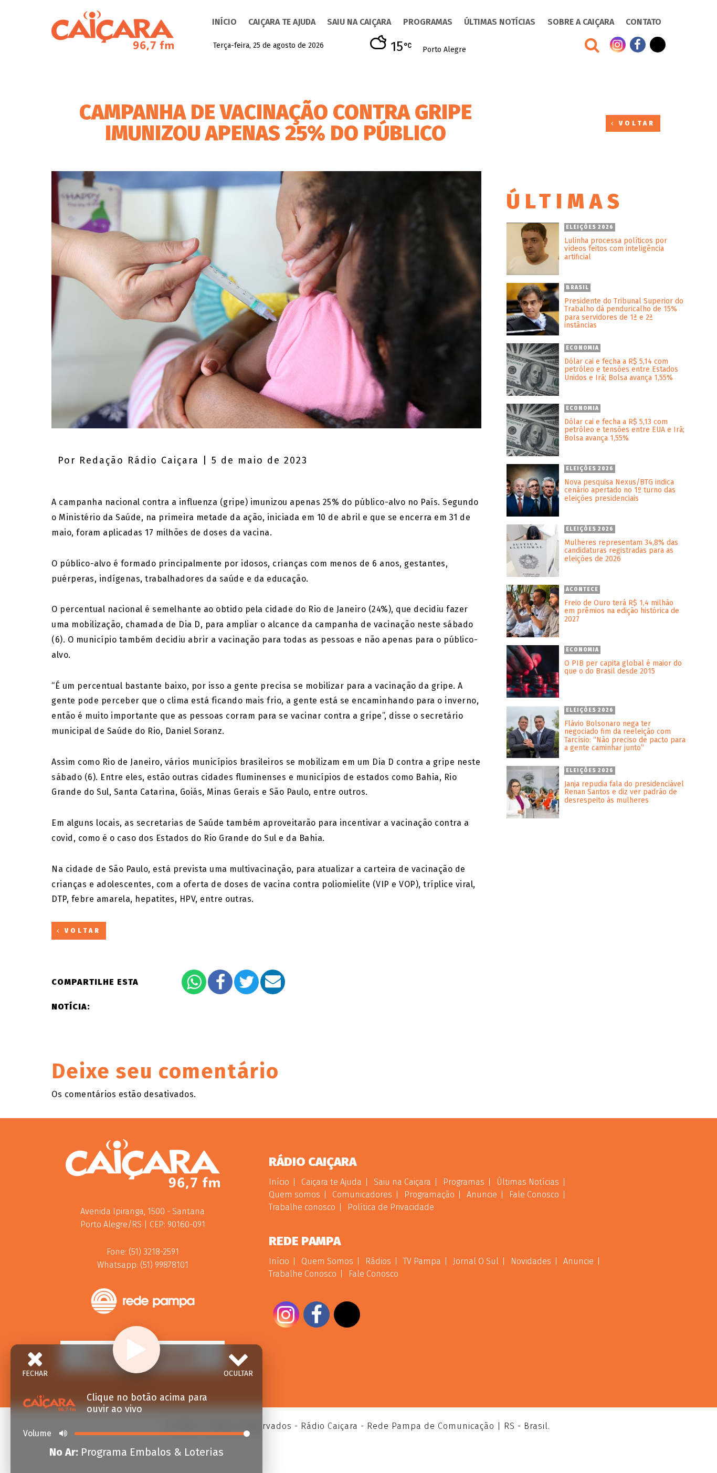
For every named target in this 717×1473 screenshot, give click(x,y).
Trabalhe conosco (302, 1207)
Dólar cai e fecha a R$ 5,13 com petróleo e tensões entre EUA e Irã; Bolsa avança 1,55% (624, 430)
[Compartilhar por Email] (272, 982)
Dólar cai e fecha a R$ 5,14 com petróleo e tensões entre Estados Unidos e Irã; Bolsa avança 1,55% (621, 369)
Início (224, 22)
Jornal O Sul (476, 1261)
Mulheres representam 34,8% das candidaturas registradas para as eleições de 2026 (621, 551)
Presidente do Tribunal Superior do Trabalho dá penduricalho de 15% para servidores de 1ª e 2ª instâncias (623, 313)
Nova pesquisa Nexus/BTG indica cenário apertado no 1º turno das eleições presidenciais (620, 490)
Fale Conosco (534, 1195)
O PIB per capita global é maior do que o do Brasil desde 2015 (623, 667)
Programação (429, 1195)
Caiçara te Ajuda (281, 22)
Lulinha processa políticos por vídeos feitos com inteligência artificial (615, 249)
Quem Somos (327, 1261)
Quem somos (294, 1195)
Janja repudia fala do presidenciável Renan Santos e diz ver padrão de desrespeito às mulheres (624, 792)
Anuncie (482, 1195)
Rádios (378, 1261)
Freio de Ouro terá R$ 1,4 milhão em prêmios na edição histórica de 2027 (621, 611)
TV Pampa (422, 1261)
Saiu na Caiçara (359, 22)
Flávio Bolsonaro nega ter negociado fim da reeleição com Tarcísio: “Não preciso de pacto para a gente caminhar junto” (625, 736)
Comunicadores (362, 1195)
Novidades (531, 1261)
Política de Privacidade (390, 1207)
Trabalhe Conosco (302, 1274)
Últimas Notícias (499, 22)
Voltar (635, 123)
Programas (427, 22)
